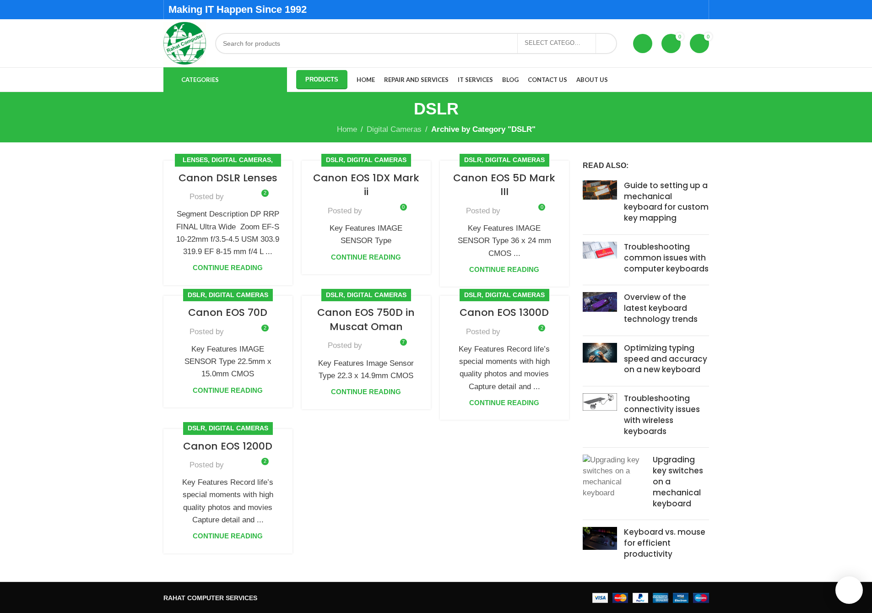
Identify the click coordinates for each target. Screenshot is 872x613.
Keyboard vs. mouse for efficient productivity (664, 542)
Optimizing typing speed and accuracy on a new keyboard (665, 358)
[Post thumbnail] (600, 204)
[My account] (642, 43)
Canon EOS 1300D (504, 312)
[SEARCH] (606, 43)
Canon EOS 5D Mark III (504, 185)
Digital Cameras (394, 129)
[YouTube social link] (698, 9)
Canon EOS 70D (227, 312)
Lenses (195, 160)
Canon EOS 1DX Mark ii (366, 185)
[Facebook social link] (663, 9)
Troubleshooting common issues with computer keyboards (666, 257)
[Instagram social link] (686, 9)
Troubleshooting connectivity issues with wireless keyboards (662, 414)
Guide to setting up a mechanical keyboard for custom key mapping (666, 201)
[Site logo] (184, 42)
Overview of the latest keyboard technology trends (661, 308)
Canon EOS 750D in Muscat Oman (366, 319)
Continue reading (228, 267)
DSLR (334, 160)
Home (347, 129)
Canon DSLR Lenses (228, 178)
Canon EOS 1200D (227, 446)
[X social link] (675, 9)
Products (321, 79)
